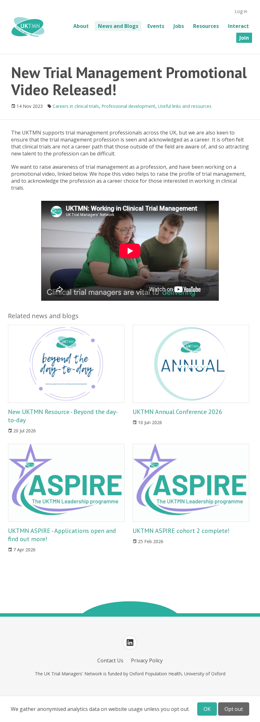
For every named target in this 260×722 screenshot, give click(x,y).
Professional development (128, 106)
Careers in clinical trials (76, 106)
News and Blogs (118, 26)
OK (207, 709)
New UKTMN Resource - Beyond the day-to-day (63, 416)
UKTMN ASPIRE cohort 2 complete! (181, 531)
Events (155, 26)
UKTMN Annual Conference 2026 (177, 412)
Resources (206, 26)
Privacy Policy (147, 660)
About (81, 26)
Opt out (233, 709)
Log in (241, 11)
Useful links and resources (184, 106)
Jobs (178, 26)
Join (244, 37)
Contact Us (110, 660)
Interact (238, 26)
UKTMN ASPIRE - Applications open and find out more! (62, 535)
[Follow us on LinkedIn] (130, 642)
